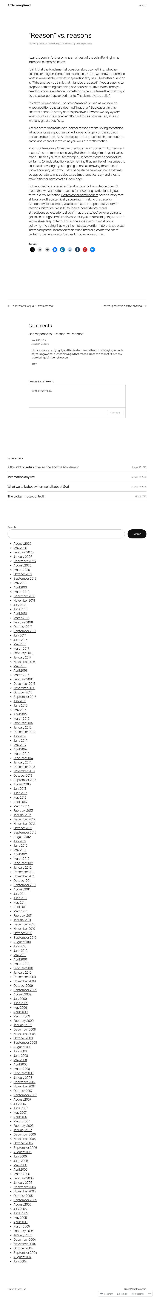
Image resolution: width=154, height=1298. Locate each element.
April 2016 (20, 670)
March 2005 (22, 1226)
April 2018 (20, 613)
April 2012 (20, 854)
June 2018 (20, 609)
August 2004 (22, 1257)
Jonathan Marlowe (40, 343)
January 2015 (23, 727)
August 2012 (22, 837)
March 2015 (21, 718)
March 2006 (22, 1174)
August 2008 (22, 1047)
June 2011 (20, 898)
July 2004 (20, 1261)
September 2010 (25, 937)
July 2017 (20, 635)
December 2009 (25, 977)
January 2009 (23, 1025)
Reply (34, 363)
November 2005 (25, 1191)
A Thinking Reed (19, 5)
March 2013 (21, 806)
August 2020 (22, 565)
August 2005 (22, 1204)
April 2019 (20, 587)
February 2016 (23, 679)
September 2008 (25, 1042)
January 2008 (23, 1077)
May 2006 (20, 1165)
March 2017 (21, 648)
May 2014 (20, 745)
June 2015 (20, 705)
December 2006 (25, 1134)
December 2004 (25, 1239)
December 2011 (24, 872)
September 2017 (25, 631)
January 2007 (23, 1130)
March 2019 (21, 592)
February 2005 (24, 1231)
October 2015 (23, 692)
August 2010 (22, 942)
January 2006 (23, 1182)
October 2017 (23, 626)
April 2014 (20, 749)
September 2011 (25, 885)
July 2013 (20, 788)
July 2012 (20, 841)
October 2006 (23, 1143)
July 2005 (20, 1209)
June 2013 (20, 793)
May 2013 (20, 797)
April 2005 (21, 1222)
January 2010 (23, 972)
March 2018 (21, 618)
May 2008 (20, 1060)
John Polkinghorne (55, 43)
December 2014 (24, 732)
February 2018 (23, 622)
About (142, 5)
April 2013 (20, 802)
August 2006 (23, 1152)
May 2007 (20, 1112)
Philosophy (70, 43)
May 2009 (20, 1007)
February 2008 (24, 1073)
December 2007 (24, 1082)
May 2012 (20, 850)
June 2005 (21, 1213)
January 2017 (22, 657)
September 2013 (25, 780)
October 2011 (23, 880)
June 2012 (20, 845)
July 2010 (20, 946)
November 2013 (24, 771)
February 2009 (24, 1020)
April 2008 (21, 1064)
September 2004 (25, 1252)
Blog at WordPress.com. (135, 1288)
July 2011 (20, 893)
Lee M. (41, 43)
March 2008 (22, 1069)
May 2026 (20, 548)
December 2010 (24, 924)
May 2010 (20, 955)
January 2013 (22, 815)
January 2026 (23, 556)
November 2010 (24, 928)
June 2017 (20, 640)
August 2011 (22, 889)
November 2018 (24, 600)
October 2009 (23, 985)
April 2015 (20, 714)
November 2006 (25, 1139)
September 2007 (25, 1095)
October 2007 (23, 1090)
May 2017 (20, 644)
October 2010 (23, 933)
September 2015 (25, 696)
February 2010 (23, 968)
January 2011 (22, 920)
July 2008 (20, 1051)
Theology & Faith (83, 43)
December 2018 (24, 596)
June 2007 (21, 1108)
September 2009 (25, 990)
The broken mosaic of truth (26, 496)
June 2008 (21, 1055)
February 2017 (23, 653)
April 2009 (21, 1012)
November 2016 (24, 662)
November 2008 (25, 1034)
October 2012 (23, 828)
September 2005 (25, 1200)
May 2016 (20, 666)
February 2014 (23, 758)
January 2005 (23, 1235)
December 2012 (24, 819)
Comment (115, 412)
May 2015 (20, 710)
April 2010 (20, 959)
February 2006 (24, 1178)
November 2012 (24, 823)
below (61, 62)
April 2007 (20, 1117)
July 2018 (20, 605)
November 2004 (25, 1244)
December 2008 (25, 1029)
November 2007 (24, 1086)
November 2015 (24, 688)
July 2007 (20, 1104)
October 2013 (23, 775)
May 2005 (20, 1217)
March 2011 (21, 911)
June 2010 (20, 950)
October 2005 (23, 1195)
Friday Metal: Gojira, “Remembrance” (33, 306)
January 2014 (23, 762)
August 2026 (23, 543)
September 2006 (25, 1147)
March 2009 (22, 1016)
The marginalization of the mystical (122, 306)
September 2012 (25, 832)
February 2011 (23, 915)
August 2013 (22, 784)
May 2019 (20, 583)
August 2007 (22, 1099)
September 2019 (25, 578)
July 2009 (20, 998)
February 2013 (23, 810)
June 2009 (21, 1003)
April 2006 (21, 1169)
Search (12, 527)
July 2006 (20, 1156)
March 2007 (22, 1121)
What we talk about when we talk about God (38, 486)
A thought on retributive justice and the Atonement (43, 467)
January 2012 (23, 867)
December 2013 (24, 767)
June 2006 (21, 1161)
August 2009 (23, 994)
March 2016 (21, 675)
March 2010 (21, 964)
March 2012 (21, 858)
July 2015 (20, 701)
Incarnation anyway (21, 477)
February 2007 (23, 1125)
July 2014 (20, 736)
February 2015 (23, 723)
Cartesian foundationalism (79, 195)
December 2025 (25, 561)
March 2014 (21, 753)
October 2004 (23, 1248)
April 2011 (20, 907)
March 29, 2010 (38, 340)
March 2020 (22, 570)
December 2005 (25, 1187)
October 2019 (23, 574)
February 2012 (23, 863)
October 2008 (23, 1038)
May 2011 (20, 902)
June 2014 (20, 740)
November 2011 (24, 876)
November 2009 (25, 981)
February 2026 (24, 552)
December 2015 (24, 683)
